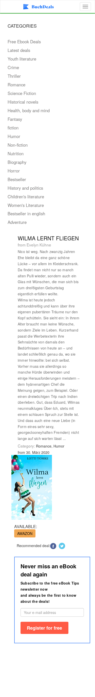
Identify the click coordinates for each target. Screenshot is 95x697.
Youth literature (22, 59)
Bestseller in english (26, 213)
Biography (17, 162)
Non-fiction (18, 145)
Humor (14, 136)
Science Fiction (22, 93)
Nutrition (16, 153)
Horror (14, 171)
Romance (16, 85)
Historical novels (23, 102)
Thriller (14, 76)
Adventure (17, 222)
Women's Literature (26, 205)
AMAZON (24, 533)
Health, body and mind (29, 110)
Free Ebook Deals (24, 41)
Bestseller (17, 179)
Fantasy (15, 119)
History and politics (25, 188)
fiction (13, 128)
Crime (13, 67)
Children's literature (26, 196)
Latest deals (19, 50)
